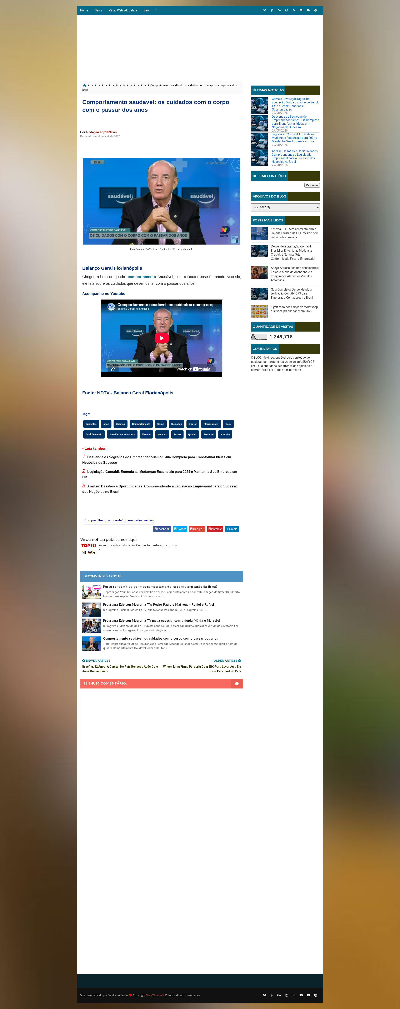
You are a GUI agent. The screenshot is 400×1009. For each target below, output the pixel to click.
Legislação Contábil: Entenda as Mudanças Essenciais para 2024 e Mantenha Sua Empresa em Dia (295, 138)
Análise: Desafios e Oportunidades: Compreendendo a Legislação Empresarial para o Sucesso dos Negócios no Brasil (295, 156)
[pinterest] (315, 10)
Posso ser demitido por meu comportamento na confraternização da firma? (160, 586)
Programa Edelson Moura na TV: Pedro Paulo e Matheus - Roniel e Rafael (158, 604)
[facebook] (272, 10)
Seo (146, 10)
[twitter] (264, 10)
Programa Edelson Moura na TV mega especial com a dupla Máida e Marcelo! (161, 620)
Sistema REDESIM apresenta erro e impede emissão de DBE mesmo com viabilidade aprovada (295, 233)
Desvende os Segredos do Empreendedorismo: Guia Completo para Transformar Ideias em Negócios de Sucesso (295, 122)
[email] (301, 10)
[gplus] (279, 10)
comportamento (142, 277)
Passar (177, 434)
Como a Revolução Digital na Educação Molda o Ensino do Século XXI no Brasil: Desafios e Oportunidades (296, 104)
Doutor (193, 424)
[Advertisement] (200, 46)
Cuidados (176, 424)
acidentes (91, 424)
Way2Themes (155, 995)
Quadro (192, 434)
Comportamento (141, 424)
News (98, 10)
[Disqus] (161, 800)
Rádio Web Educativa (123, 10)
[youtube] (308, 10)
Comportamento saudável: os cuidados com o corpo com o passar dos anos (160, 638)
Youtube (225, 434)
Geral (228, 424)
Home (84, 10)
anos (106, 424)
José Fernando (94, 434)
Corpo (160, 424)
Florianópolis (211, 424)
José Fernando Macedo (122, 434)
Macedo (146, 434)
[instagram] (286, 10)
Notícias (162, 434)
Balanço (120, 424)
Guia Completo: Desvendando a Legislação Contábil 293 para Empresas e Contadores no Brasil (292, 293)
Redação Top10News (101, 132)
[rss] (294, 10)
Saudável (209, 434)
